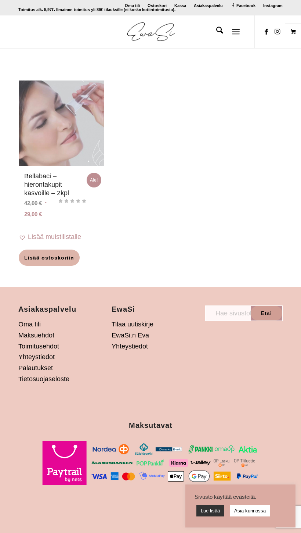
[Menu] (236, 32)
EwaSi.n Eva (130, 335)
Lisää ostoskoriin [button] (49, 258)
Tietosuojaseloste (43, 379)
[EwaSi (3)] (150, 31)
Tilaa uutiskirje (132, 324)
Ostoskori (157, 5)
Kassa (180, 5)
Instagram (273, 5)
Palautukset (35, 368)
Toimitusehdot (38, 346)
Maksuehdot (36, 335)
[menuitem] (132, 5)
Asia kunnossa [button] (250, 511)
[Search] (216, 31)
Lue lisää (210, 511)
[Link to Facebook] (266, 31)
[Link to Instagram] (277, 31)
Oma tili (132, 5)
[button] (61, 237)
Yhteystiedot (36, 357)
